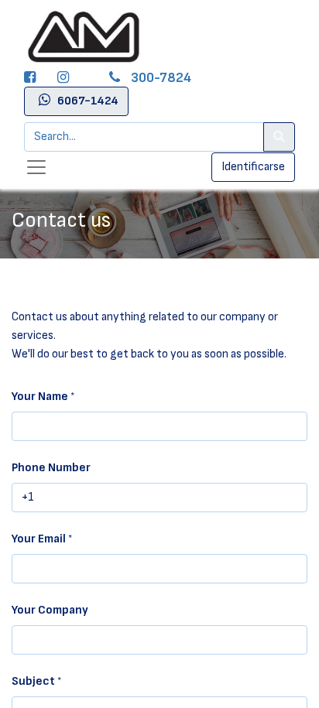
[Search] (279, 137)
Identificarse (253, 166)
